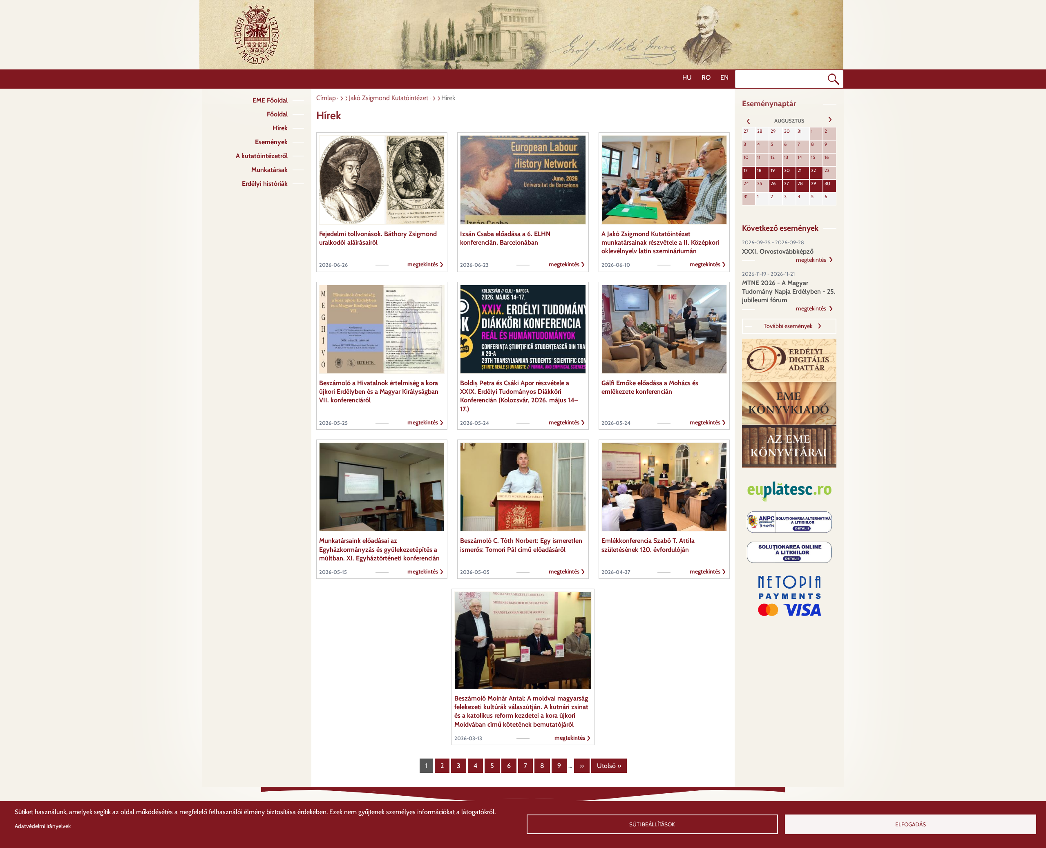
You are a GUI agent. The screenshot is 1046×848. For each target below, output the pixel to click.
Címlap (326, 98)
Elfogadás (910, 824)
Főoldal (277, 114)
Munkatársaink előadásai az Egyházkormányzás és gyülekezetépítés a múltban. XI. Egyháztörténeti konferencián (379, 549)
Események (271, 142)
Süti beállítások (652, 824)
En (724, 77)
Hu (687, 77)
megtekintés (422, 264)
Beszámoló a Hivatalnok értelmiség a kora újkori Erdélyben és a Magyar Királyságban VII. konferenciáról (378, 391)
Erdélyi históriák (265, 183)
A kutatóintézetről (262, 156)
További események (788, 326)
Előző (748, 120)
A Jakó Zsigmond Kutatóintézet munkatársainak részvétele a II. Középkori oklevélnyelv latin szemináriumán (660, 242)
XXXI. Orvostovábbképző (778, 251)
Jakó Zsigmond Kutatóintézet (388, 98)
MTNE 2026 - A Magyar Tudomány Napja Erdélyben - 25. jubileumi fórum (789, 291)
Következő (829, 120)
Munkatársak (269, 170)
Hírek (280, 128)
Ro (706, 77)
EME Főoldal (270, 100)
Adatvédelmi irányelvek (43, 826)
